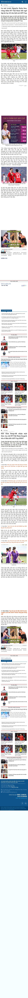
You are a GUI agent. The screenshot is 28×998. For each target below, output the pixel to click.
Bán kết (24, 253)
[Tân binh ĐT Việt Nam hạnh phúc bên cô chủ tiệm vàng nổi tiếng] (4, 426)
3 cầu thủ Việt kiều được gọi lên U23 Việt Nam (16, 341)
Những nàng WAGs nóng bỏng (14, 407)
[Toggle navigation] (25, 2)
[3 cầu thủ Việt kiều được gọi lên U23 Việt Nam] (4, 343)
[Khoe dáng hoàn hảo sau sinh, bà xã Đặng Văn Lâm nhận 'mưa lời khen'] (4, 416)
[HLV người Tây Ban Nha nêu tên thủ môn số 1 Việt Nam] (4, 353)
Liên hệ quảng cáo (21, 798)
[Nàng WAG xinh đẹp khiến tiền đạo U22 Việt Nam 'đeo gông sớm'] (4, 411)
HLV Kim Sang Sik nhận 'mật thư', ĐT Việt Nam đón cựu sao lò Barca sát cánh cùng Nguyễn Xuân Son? (13, 314)
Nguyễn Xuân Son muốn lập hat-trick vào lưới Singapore (13, 448)
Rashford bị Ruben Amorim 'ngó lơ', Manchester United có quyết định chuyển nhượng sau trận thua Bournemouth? (14, 26)
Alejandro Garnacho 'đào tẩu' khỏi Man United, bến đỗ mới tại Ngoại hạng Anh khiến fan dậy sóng (13, 373)
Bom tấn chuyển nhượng (14, 357)
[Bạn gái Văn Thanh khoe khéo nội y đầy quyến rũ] (4, 421)
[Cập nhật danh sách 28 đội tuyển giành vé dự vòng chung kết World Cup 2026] (4, 338)
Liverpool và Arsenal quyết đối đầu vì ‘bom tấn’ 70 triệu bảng (13, 378)
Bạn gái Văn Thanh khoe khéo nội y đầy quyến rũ (17, 419)
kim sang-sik (23, 252)
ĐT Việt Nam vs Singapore (6, 253)
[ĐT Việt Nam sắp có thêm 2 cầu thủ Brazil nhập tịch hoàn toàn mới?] (4, 348)
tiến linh (9, 255)
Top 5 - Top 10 (14, 381)
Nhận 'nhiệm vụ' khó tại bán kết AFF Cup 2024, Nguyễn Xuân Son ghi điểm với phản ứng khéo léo (14, 450)
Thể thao (5, 5)
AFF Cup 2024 (4, 255)
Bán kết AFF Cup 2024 (17, 253)
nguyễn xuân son (16, 252)
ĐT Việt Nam (9, 252)
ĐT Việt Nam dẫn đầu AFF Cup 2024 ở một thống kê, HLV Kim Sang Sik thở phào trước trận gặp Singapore (13, 317)
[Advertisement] (14, 213)
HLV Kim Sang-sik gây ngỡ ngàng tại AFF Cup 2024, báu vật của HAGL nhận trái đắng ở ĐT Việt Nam (14, 321)
